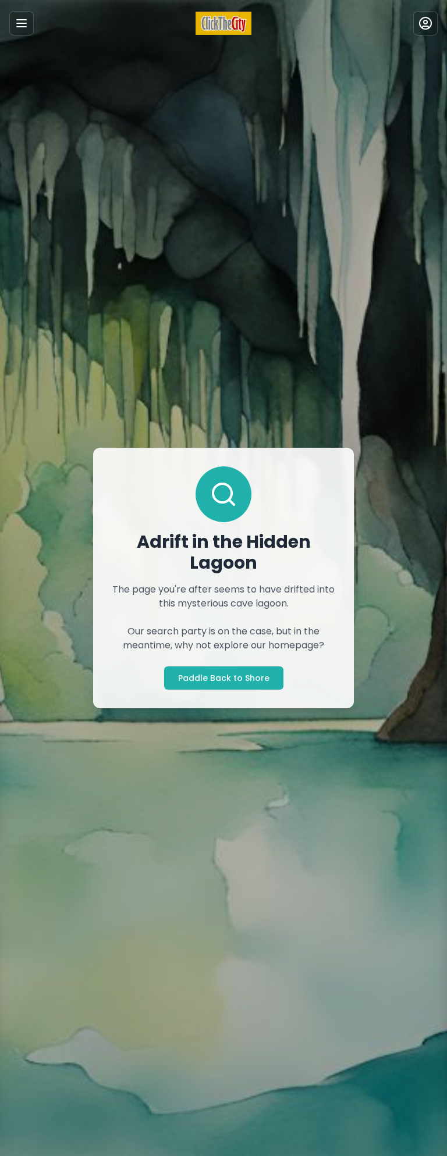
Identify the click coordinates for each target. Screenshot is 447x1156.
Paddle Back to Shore (223, 678)
